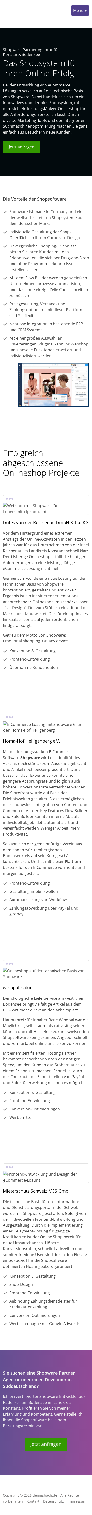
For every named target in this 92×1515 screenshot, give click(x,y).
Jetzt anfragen (21, 146)
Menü (78, 10)
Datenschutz (53, 1501)
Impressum (77, 1501)
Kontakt (33, 1501)
